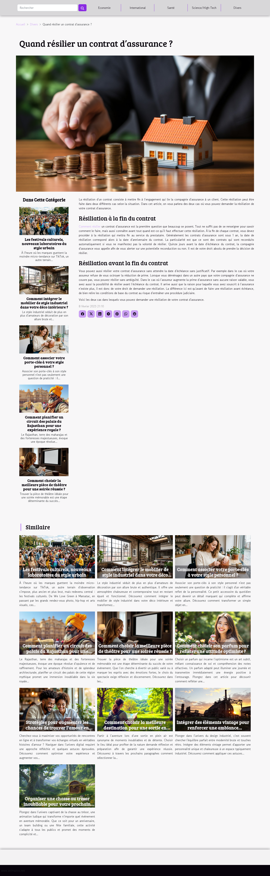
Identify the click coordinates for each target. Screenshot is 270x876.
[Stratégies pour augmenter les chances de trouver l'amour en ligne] (57, 709)
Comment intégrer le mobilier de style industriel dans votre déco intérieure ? (44, 302)
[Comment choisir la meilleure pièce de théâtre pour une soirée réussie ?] (44, 462)
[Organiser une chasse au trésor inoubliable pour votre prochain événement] (57, 785)
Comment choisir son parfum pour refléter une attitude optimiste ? (213, 648)
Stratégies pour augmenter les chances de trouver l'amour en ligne (57, 727)
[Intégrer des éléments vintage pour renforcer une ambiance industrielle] (213, 709)
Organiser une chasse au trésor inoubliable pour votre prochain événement (57, 804)
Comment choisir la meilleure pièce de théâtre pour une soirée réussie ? (44, 484)
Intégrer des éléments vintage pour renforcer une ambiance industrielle (213, 727)
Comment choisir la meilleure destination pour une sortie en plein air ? (135, 727)
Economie (104, 8)
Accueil (20, 24)
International (138, 8)
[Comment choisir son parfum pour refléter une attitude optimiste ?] (213, 632)
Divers (237, 8)
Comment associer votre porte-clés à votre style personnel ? (44, 362)
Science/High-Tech (204, 8)
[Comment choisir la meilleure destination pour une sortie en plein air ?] (135, 709)
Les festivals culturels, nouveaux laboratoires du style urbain (44, 243)
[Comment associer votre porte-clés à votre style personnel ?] (44, 339)
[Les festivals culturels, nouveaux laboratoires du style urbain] (44, 221)
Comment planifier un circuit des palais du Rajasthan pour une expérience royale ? (44, 423)
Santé (170, 8)
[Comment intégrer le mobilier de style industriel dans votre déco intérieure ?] (44, 280)
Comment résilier (89, 226)
